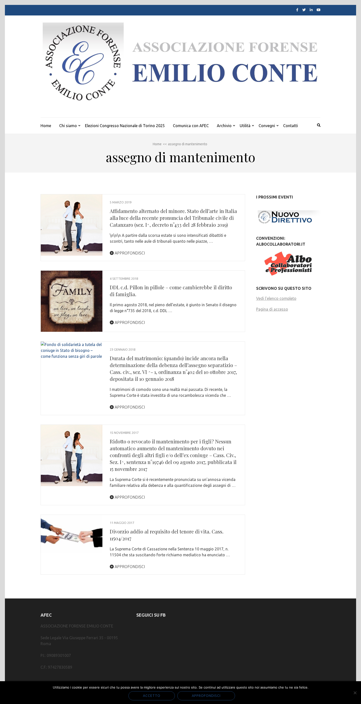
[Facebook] (297, 10)
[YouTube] (318, 10)
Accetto (151, 696)
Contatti (290, 125)
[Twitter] (304, 10)
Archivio (224, 125)
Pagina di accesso (272, 309)
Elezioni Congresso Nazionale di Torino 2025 (125, 125)
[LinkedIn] (311, 10)
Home (46, 125)
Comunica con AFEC (191, 125)
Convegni (267, 125)
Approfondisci (129, 253)
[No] (354, 692)
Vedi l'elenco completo (276, 298)
